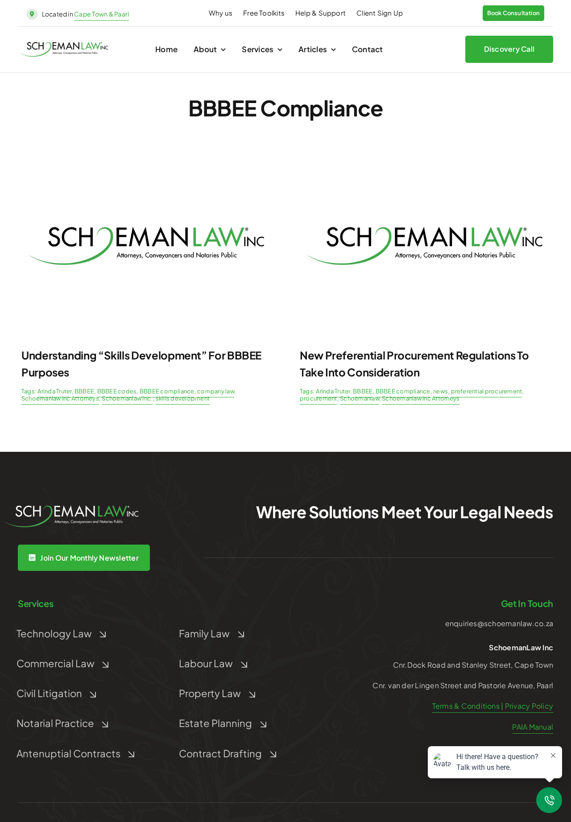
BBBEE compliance (167, 391)
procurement (318, 398)
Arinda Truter (54, 391)
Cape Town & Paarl (101, 14)
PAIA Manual (532, 726)
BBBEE (84, 391)
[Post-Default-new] (146, 159)
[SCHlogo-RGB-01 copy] (64, 45)
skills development (183, 398)
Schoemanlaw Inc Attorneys (60, 398)
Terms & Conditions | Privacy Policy (492, 705)
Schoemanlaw (359, 398)
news (440, 391)
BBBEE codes (117, 391)
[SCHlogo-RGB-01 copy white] (71, 508)
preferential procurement (486, 391)
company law (215, 391)
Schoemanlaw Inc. (127, 398)
